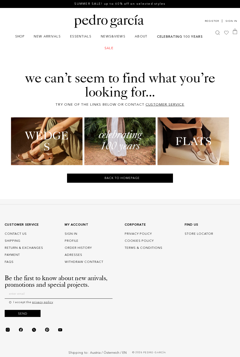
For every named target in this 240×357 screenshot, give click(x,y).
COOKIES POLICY (139, 240)
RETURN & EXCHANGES (24, 247)
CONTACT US (16, 233)
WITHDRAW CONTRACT (84, 262)
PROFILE (72, 240)
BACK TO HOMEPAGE (122, 178)
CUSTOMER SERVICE (165, 105)
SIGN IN (71, 233)
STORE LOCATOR (199, 233)
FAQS (9, 262)
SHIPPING (12, 240)
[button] (20, 37)
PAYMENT (12, 255)
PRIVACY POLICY (138, 233)
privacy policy (42, 302)
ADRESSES (73, 255)
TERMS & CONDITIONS (143, 247)
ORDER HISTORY (78, 247)
